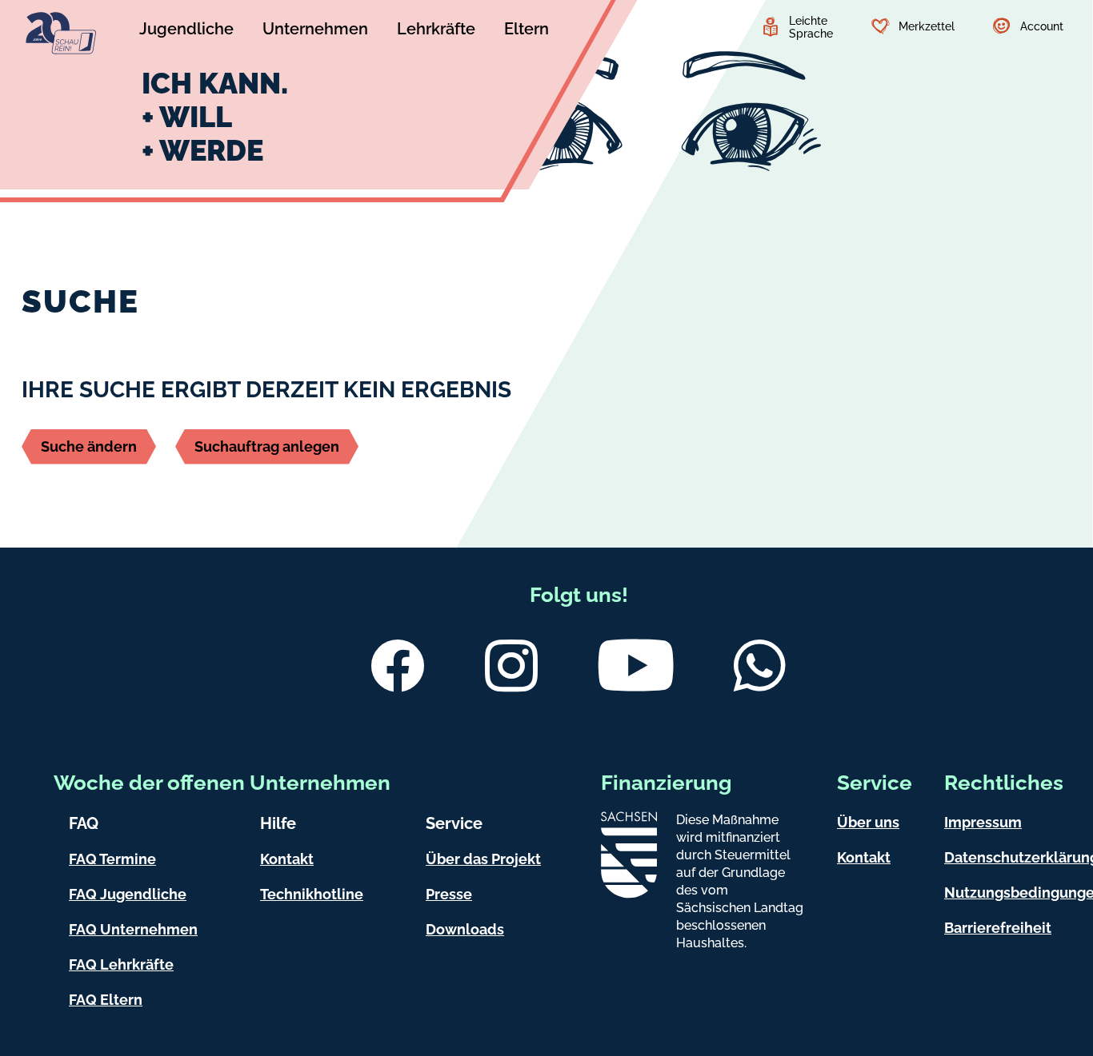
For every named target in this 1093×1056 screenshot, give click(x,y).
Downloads (465, 929)
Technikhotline (311, 894)
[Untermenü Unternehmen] (315, 31)
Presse (449, 894)
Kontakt (287, 859)
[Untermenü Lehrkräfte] (436, 31)
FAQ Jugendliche (127, 894)
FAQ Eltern (105, 999)
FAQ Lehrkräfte (121, 964)
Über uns (868, 822)
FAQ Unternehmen (133, 929)
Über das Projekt (483, 859)
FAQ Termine (112, 859)
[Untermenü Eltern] (526, 31)
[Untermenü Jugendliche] (186, 31)
